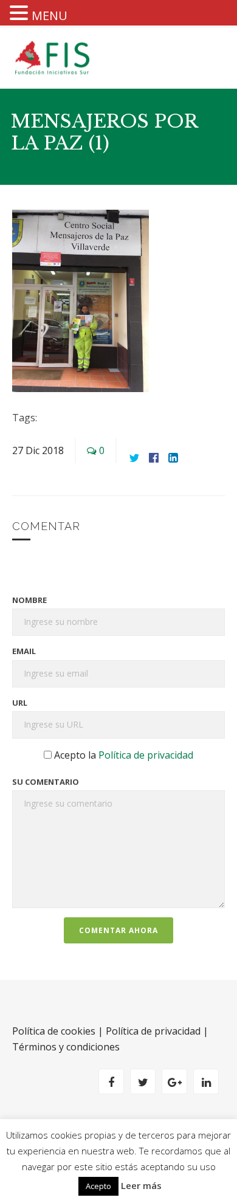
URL (19, 702)
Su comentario (45, 781)
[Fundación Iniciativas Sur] (55, 57)
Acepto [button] (98, 1186)
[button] (21, 14)
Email (24, 651)
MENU (49, 15)
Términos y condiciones (66, 1046)
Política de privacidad (145, 755)
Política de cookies (53, 1031)
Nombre (29, 600)
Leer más (141, 1185)
